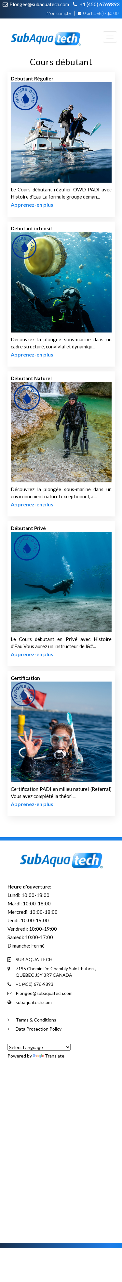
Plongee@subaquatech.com (39, 4)
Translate (54, 1055)
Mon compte (59, 13)
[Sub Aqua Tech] (43, 34)
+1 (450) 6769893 (100, 4)
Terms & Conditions (36, 1019)
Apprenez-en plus (32, 204)
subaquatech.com (34, 1002)
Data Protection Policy (38, 1029)
